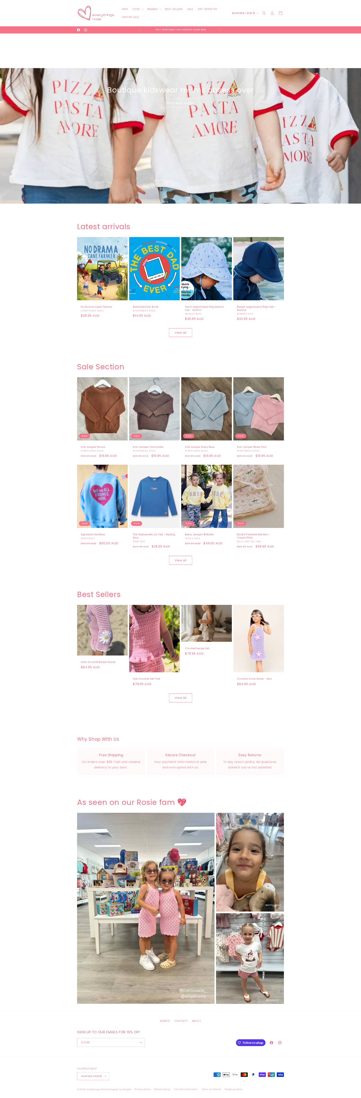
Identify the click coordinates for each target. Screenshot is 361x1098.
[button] (137, 9)
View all (181, 333)
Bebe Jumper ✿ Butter (199, 534)
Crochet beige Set (197, 648)
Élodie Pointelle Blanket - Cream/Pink (253, 536)
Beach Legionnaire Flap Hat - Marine (256, 308)
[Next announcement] (220, 29)
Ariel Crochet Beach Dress (98, 662)
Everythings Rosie (97, 1089)
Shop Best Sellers (180, 103)
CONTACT (181, 1021)
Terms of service (211, 1089)
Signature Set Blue (93, 534)
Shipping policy (233, 1089)
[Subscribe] (140, 1042)
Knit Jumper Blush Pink (251, 447)
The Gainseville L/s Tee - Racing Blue (154, 536)
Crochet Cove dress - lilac (254, 679)
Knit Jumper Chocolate (148, 447)
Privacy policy (143, 1089)
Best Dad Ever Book (146, 307)
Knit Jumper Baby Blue (200, 447)
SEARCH (165, 1021)
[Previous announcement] (140, 29)
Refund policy (162, 1089)
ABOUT (196, 1021)
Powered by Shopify (119, 1089)
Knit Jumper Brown (93, 447)
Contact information (186, 1089)
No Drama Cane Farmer (96, 307)
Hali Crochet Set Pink (146, 679)
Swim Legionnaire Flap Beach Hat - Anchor (204, 308)
